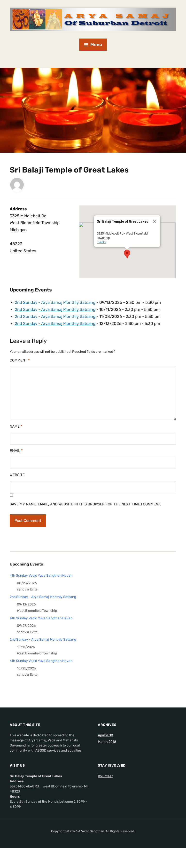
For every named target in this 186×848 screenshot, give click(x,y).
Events (101, 242)
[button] (127, 254)
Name (16, 426)
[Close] (154, 221)
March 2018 (107, 742)
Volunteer (105, 776)
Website (17, 475)
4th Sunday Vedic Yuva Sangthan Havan (41, 575)
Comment (20, 360)
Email (16, 450)
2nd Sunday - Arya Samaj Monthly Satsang (55, 302)
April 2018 (105, 735)
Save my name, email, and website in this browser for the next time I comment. (85, 504)
